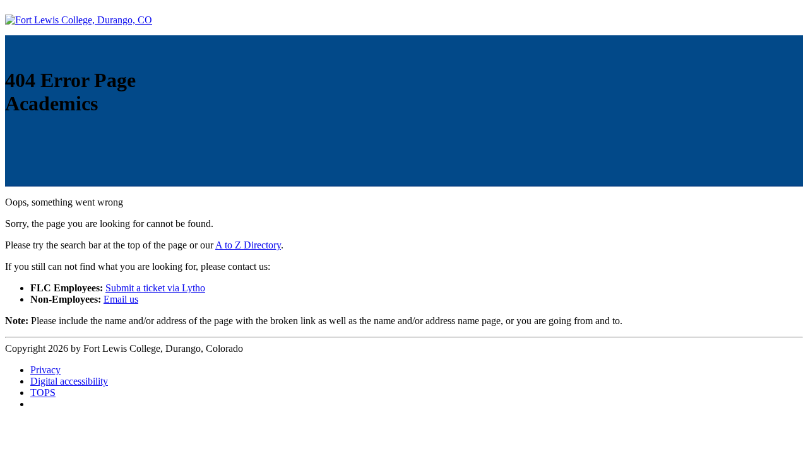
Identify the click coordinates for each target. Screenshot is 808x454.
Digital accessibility (69, 381)
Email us (121, 299)
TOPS (43, 392)
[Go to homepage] (78, 20)
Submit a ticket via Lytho (155, 287)
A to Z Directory (248, 245)
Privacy (45, 369)
